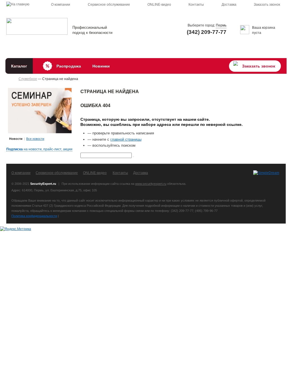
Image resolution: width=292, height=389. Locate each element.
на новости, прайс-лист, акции (39, 149)
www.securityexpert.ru (150, 183)
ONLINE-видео (159, 5)
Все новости (35, 138)
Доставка (229, 5)
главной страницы (125, 139)
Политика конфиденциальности (34, 216)
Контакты (196, 5)
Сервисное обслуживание (109, 5)
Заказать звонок (267, 5)
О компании (60, 5)
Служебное (28, 79)
